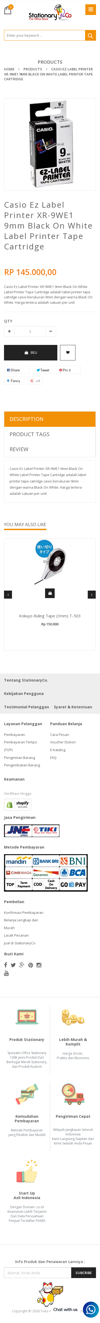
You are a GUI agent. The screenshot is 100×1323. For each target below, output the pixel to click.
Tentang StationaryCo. (26, 680)
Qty (8, 321)
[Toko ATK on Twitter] (13, 965)
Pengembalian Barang (22, 765)
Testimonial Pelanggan (26, 706)
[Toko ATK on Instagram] (39, 965)
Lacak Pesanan (16, 935)
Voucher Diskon (63, 742)
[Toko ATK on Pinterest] (30, 965)
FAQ (53, 757)
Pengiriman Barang (19, 757)
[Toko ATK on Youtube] (6, 973)
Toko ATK (48, 1311)
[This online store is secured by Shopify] (17, 804)
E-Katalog (57, 749)
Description (26, 419)
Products (50, 62)
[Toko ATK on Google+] (22, 965)
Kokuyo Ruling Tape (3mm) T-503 (50, 615)
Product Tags (30, 434)
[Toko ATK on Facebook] (5, 965)
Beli (34, 352)
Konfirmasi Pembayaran (23, 912)
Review (19, 449)
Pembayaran (14, 734)
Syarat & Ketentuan (73, 706)
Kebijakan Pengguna (24, 693)
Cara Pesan (59, 734)
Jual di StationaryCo (19, 943)
